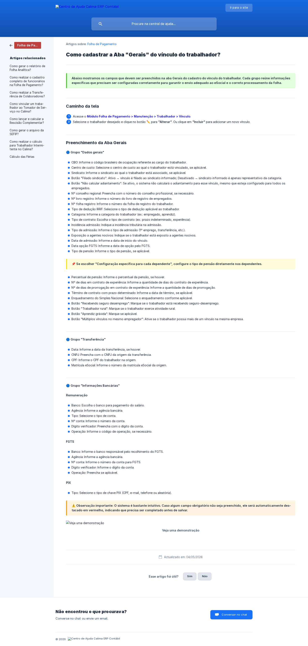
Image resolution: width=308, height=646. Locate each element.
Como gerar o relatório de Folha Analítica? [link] (27, 68)
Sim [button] (189, 576)
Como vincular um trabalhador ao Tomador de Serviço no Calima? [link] (28, 107)
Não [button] (204, 576)
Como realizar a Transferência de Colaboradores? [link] (27, 94)
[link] (25, 45)
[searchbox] (154, 23)
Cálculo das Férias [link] (22, 156)
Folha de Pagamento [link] (102, 44)
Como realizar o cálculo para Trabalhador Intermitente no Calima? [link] (27, 145)
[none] (87, 7)
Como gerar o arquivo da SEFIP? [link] (27, 132)
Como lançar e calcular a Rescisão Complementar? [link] (27, 120)
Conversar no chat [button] (234, 614)
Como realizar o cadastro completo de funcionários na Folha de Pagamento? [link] (27, 81)
